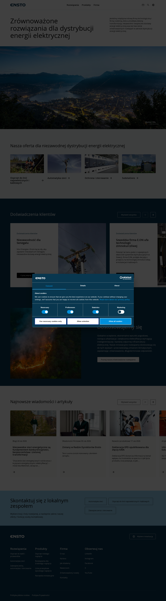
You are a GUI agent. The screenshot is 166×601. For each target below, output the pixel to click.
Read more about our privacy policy (115, 299)
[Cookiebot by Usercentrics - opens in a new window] (121, 278)
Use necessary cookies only (50, 321)
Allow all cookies (115, 321)
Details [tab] (83, 286)
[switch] (70, 312)
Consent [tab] (49, 286)
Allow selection (83, 321)
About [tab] (116, 286)
